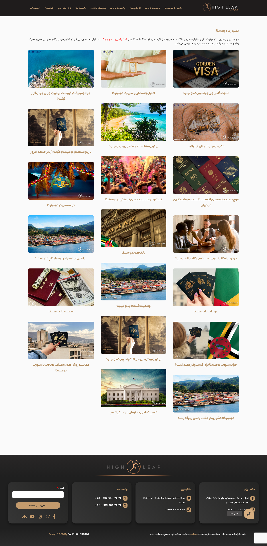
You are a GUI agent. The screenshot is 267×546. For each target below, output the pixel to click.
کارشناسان (48, 8)
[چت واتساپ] (258, 484)
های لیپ (194, 534)
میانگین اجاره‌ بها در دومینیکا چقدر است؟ (61, 258)
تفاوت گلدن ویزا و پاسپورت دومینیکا (206, 93)
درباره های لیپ (64, 8)
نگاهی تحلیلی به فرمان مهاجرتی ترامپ (133, 412)
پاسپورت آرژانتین (98, 8)
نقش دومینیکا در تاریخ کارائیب (206, 146)
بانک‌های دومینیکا (133, 252)
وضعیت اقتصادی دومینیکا (133, 306)
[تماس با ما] (249, 514)
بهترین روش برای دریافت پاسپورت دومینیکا (133, 359)
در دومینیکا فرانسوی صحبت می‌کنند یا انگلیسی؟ (206, 258)
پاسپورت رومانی (117, 8)
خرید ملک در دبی (153, 8)
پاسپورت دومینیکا (173, 8)
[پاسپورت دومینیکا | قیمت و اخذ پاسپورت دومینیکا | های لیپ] (221, 10)
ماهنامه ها (81, 8)
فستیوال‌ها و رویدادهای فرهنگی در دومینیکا (133, 199)
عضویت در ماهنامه (37, 505)
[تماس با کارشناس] (258, 493)
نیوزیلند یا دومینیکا (206, 311)
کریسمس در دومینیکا (61, 205)
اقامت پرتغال (135, 8)
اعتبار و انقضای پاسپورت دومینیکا (133, 93)
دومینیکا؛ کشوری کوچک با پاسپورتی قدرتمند (206, 418)
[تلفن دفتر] (258, 503)
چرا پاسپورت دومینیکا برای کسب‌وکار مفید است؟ (206, 365)
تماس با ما (35, 8)
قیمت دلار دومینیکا (61, 311)
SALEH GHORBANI (78, 534)
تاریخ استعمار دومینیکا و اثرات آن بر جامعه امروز (61, 152)
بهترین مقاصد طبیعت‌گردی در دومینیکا (133, 146)
